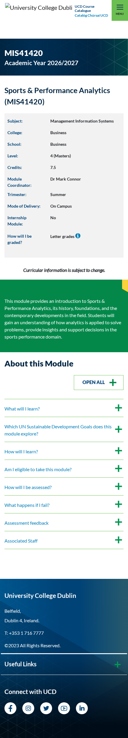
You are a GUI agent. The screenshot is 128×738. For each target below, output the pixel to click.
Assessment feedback (26, 523)
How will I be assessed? (27, 487)
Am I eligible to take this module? (37, 469)
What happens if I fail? (26, 505)
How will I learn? (21, 451)
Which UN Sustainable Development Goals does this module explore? (58, 430)
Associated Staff (21, 540)
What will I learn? (22, 408)
